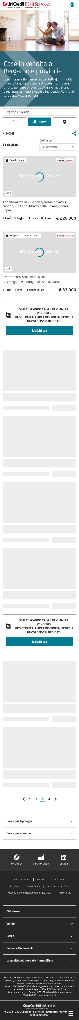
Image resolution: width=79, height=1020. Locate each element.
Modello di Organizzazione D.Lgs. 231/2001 (29, 892)
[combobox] (58, 147)
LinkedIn (64, 863)
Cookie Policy (33, 886)
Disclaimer (14, 886)
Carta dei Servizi (22, 879)
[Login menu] (71, 5)
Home (10, 133)
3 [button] (43, 799)
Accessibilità (65, 892)
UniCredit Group (41, 863)
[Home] (27, 5)
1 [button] (30, 799)
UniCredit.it (16, 863)
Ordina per (46, 140)
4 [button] (49, 799)
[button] (74, 133)
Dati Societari (58, 879)
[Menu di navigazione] (70, 1013)
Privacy (40, 879)
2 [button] (36, 799)
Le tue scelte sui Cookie (58, 886)
